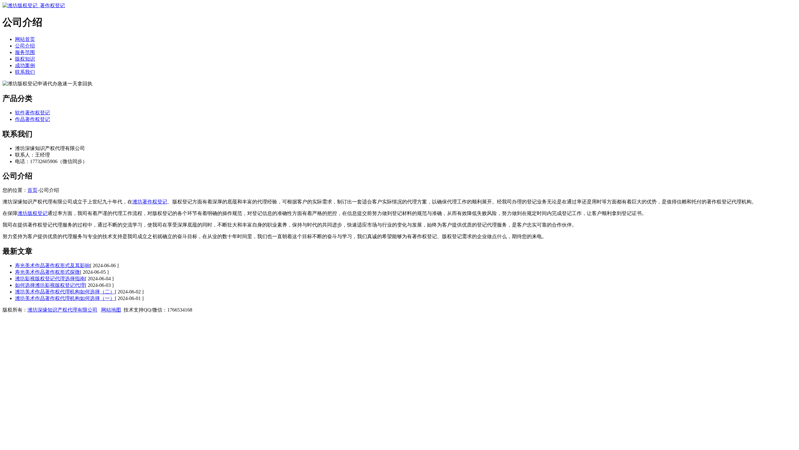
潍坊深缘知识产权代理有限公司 (62, 309)
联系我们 (25, 72)
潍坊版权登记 (32, 213)
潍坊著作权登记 (149, 201)
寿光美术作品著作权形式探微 (47, 272)
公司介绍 (25, 45)
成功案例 (25, 65)
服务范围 (25, 52)
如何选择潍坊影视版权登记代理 (50, 285)
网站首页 (25, 39)
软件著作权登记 (32, 112)
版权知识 (25, 59)
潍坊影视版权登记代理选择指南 (50, 278)
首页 (32, 190)
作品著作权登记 (32, 119)
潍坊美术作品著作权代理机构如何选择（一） (65, 298)
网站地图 (111, 309)
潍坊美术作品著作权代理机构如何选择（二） (65, 291)
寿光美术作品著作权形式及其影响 (52, 265)
